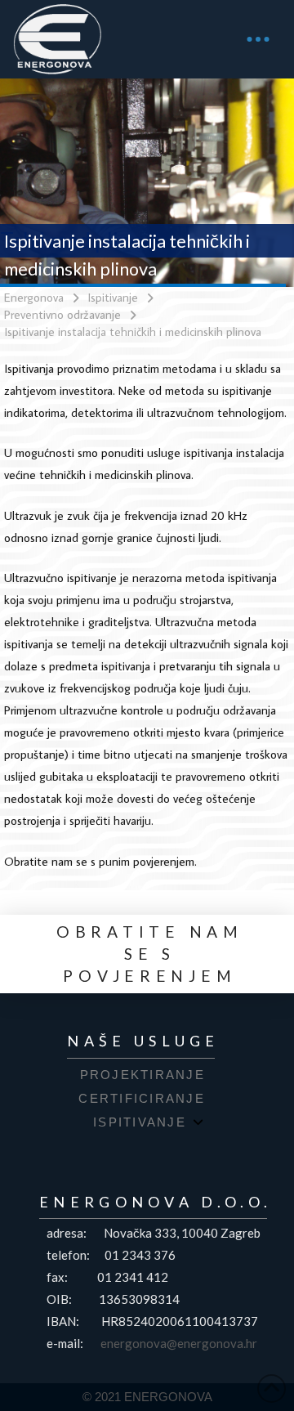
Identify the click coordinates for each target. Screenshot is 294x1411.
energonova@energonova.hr (178, 1343)
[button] (258, 39)
